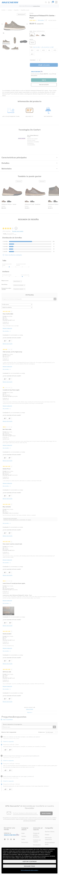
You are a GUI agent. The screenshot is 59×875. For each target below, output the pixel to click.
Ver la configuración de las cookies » (29, 870)
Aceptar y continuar (29, 861)
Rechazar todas (29, 866)
